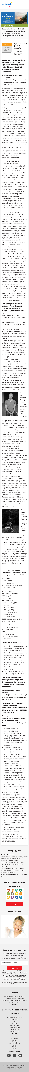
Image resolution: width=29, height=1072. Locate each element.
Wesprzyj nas (14, 904)
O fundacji (14, 1038)
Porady (14, 1046)
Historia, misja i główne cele (14, 1017)
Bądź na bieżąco (8, 26)
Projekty (14, 1042)
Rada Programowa (14, 1027)
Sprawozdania (14, 1031)
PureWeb (17, 1068)
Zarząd (14, 1023)
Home (15, 1037)
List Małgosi (14, 1019)
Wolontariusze (14, 1029)
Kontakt (14, 1050)
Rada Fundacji (14, 1025)
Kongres (14, 1040)
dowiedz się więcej (19, 983)
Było (14, 1045)
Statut (14, 1021)
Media (14, 1048)
